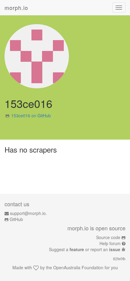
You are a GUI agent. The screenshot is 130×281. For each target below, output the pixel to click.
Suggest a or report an (84, 249)
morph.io (16, 7)
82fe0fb (119, 258)
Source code (108, 237)
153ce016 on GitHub (31, 115)
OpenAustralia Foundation (78, 267)
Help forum (110, 243)
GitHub (16, 219)
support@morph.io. (28, 213)
